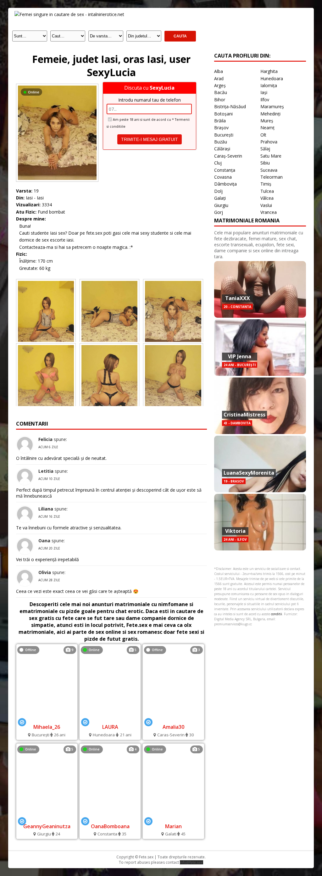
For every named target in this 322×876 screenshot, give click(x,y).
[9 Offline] (47, 718)
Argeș (220, 85)
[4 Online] (110, 818)
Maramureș (272, 106)
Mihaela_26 (46, 726)
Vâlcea (267, 198)
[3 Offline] (173, 718)
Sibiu (265, 163)
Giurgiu (221, 205)
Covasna (223, 177)
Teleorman (271, 177)
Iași (263, 92)
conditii (276, 614)
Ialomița (268, 85)
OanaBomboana (110, 826)
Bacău (220, 92)
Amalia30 (173, 726)
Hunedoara (271, 78)
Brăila (220, 121)
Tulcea (267, 191)
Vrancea (268, 212)
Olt (263, 135)
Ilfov (264, 100)
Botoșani (223, 114)
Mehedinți (270, 114)
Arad (219, 78)
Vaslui (266, 205)
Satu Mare (270, 156)
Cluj (218, 163)
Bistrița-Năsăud (230, 106)
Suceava (268, 170)
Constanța (224, 170)
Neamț (267, 128)
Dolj (218, 191)
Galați (220, 198)
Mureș (266, 121)
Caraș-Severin (228, 156)
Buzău (220, 142)
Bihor (219, 100)
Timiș (265, 184)
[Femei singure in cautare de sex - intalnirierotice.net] (69, 14)
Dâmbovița (225, 184)
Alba (218, 71)
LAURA (110, 726)
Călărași (222, 149)
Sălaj (265, 149)
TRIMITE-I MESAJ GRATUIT (149, 139)
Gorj (218, 212)
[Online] (57, 85)
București (223, 135)
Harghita (269, 71)
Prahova (268, 142)
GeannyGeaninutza (46, 826)
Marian (173, 826)
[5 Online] (110, 718)
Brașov (221, 128)
